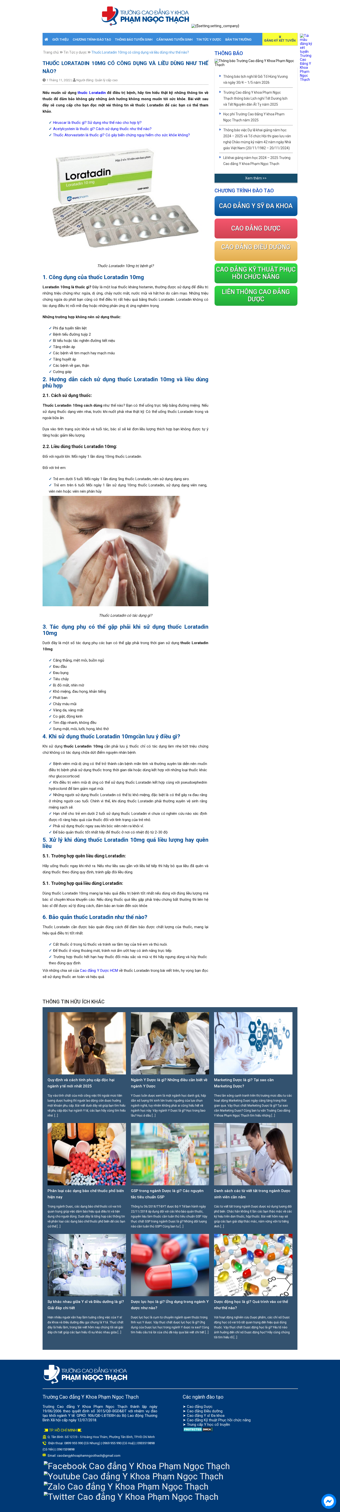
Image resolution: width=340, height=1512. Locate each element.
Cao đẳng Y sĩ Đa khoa (206, 1415)
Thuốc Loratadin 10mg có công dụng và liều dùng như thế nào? (140, 52)
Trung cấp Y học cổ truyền (208, 1424)
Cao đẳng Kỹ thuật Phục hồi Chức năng (256, 273)
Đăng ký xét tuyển (279, 40)
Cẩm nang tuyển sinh (174, 39)
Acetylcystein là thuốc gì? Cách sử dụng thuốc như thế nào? (102, 129)
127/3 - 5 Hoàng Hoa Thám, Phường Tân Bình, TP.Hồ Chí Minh (112, 1437)
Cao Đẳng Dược (256, 228)
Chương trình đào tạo (92, 39)
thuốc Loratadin (92, 92)
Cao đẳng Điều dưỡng (205, 1411)
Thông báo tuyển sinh (133, 39)
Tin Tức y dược (208, 39)
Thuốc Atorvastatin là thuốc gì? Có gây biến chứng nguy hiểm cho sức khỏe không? (121, 135)
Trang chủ (51, 52)
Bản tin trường (238, 39)
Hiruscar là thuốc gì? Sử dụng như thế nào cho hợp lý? (97, 122)
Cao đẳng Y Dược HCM (99, 970)
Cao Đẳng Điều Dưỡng (255, 247)
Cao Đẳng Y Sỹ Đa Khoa (256, 206)
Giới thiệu (60, 39)
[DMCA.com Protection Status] (198, 1431)
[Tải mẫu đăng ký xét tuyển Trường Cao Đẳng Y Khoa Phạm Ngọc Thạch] (306, 79)
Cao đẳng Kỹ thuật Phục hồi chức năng (219, 1420)
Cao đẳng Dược (200, 1406)
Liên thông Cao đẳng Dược (256, 295)
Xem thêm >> (256, 178)
